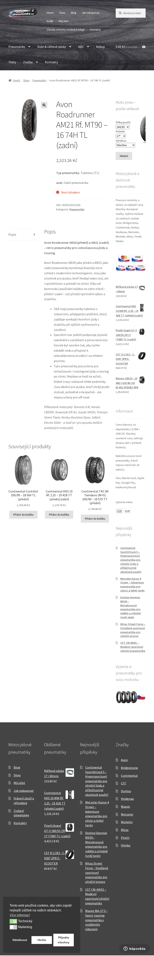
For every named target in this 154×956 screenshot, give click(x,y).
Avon (124, 760)
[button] (44, 105)
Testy (12, 62)
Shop (62, 12)
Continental (129, 776)
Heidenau (127, 799)
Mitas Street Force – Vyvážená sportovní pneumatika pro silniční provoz (132, 630)
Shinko (125, 845)
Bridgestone (129, 768)
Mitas (125, 830)
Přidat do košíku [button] (23, 514)
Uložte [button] (41, 940)
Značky (28, 62)
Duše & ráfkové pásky (51, 47)
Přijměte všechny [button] (63, 940)
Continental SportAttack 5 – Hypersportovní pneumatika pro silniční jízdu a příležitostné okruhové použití (130, 560)
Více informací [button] (20, 915)
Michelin (127, 822)
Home (50, 12)
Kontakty (95, 29)
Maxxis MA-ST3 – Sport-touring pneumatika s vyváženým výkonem (96, 920)
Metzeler (127, 814)
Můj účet (64, 21)
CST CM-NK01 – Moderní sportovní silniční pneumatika (132, 647)
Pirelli (125, 838)
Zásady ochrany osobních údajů (66, 29)
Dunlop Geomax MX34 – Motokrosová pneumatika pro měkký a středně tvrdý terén (130, 607)
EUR (127, 511)
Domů (16, 80)
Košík (50, 21)
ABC (81, 47)
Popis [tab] (12, 234)
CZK (119, 511)
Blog (73, 12)
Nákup (100, 47)
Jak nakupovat (90, 12)
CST (123, 783)
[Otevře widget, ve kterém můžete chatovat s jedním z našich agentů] (134, 949)
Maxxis (125, 807)
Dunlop (126, 791)
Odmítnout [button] (19, 940)
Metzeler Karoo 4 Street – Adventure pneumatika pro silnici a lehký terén (132, 584)
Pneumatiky (16, 47)
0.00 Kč (126, 47)
